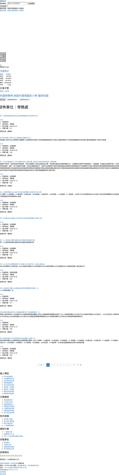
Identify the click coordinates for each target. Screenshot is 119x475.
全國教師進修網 (9, 408)
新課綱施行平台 (9, 434)
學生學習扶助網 (9, 413)
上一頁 (40, 365)
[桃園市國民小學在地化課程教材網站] (2, 455)
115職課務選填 (9, 425)
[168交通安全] (0, 455)
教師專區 (3, 58)
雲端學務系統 (8, 404)
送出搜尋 (31, 3)
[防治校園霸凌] (12, 455)
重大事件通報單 (9, 421)
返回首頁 (3, 53)
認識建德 (3, 55)
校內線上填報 (8, 419)
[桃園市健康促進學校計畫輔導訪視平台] (21, 455)
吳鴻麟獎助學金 (9, 379)
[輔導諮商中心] (17, 455)
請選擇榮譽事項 (12, 99)
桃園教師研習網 (9, 406)
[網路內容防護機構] (4, 455)
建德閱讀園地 (8, 383)
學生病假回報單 (9, 385)
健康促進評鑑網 (9, 447)
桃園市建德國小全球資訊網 (9, 463)
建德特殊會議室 (9, 391)
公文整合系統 (8, 402)
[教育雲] (15, 455)
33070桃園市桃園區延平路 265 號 (15, 467)
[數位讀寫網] (14, 455)
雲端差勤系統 (8, 400)
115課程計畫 (8, 432)
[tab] (59, 54)
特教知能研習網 (9, 410)
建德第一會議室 (9, 387)
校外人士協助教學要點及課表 (13, 436)
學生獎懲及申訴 (9, 449)
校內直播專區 (8, 376)
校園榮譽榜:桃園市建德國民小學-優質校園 (24, 95)
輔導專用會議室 (9, 393)
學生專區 (3, 59)
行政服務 (3, 56)
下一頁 (79, 365)
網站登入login (4, 67)
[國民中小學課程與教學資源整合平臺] (19, 455)
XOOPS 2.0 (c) (13, 470)
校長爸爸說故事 (9, 381)
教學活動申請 (8, 423)
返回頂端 (3, 472)
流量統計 (4, 70)
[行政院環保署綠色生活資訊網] (6, 455)
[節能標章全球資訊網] (10, 455)
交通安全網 (7, 445)
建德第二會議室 (9, 389)
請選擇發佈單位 (24, 99)
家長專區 (3, 61)
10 (74, 365)
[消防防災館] (8, 455)
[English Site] (0, 65)
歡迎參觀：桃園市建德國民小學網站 (12, 10)
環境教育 (7, 442)
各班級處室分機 (32, 465)
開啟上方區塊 (4, 91)
